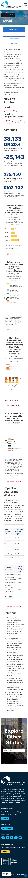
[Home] (11, 5)
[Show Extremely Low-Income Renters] (14, 365)
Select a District (8, 121)
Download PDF (10, 111)
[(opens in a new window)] (3, 837)
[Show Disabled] (11, 441)
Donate (5, 851)
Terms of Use (20, 874)
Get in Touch (7, 828)
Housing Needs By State (8, 14)
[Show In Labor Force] (13, 443)
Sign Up (5, 818)
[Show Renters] (10, 368)
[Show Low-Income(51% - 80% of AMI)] (13, 294)
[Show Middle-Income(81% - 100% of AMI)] (13, 298)
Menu (25, 5)
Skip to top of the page (25, 875)
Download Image (14, 254)
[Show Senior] (11, 439)
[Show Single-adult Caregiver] (15, 448)
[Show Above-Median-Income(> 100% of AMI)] (14, 301)
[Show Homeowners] (11, 369)
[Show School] (11, 446)
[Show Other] (11, 450)
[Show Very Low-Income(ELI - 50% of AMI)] (12, 291)
